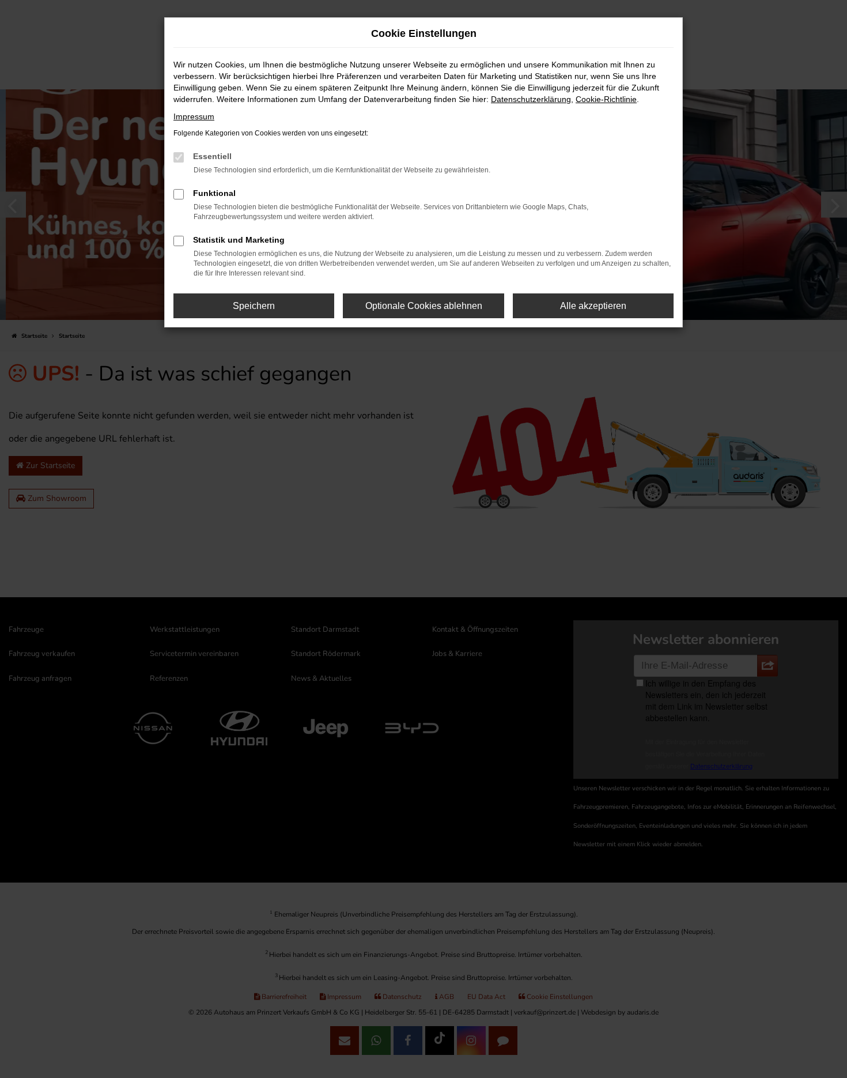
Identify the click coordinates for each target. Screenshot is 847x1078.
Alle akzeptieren (593, 306)
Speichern (254, 306)
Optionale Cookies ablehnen (423, 306)
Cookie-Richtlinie (606, 99)
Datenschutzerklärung (531, 99)
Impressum (193, 116)
